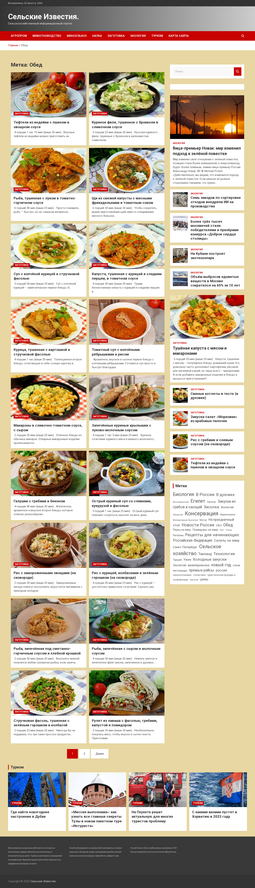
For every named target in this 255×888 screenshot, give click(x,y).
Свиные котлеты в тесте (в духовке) (214, 395)
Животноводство (46, 35)
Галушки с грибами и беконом (39, 501)
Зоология (227, 507)
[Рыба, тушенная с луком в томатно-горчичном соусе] (49, 170)
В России (205, 494)
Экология (138, 35)
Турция (177, 559)
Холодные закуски (209, 559)
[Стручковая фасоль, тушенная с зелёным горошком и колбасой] (49, 693)
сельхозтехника (182, 575)
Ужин (187, 559)
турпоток (194, 579)
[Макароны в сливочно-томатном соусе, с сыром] (49, 397)
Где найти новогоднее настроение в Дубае (30, 814)
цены (204, 579)
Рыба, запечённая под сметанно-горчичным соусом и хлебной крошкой (47, 650)
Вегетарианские (181, 502)
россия (221, 570)
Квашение (178, 514)
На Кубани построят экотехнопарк (208, 255)
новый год (221, 565)
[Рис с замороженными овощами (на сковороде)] (49, 545)
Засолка (211, 507)
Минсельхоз (77, 35)
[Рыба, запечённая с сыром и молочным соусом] (127, 621)
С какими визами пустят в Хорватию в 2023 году (214, 814)
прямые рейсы (201, 570)
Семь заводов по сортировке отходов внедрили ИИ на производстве (216, 201)
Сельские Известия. (43, 16)
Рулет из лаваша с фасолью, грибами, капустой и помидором (124, 722)
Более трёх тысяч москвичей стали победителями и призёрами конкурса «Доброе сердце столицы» (215, 230)
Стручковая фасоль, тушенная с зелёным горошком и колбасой (41, 722)
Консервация (201, 513)
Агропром (19, 35)
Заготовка (116, 35)
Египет (198, 501)
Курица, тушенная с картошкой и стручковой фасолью (42, 351)
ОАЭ (219, 525)
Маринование (227, 514)
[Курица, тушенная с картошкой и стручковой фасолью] (49, 322)
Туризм (157, 35)
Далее (100, 753)
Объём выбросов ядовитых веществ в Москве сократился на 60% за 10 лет (215, 281)
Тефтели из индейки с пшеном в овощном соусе (213, 465)
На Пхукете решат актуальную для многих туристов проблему (152, 816)
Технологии (224, 554)
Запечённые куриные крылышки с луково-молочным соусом (121, 427)
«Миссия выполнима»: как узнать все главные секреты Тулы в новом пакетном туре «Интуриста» (96, 819)
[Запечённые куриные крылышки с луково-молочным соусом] (127, 397)
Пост (222, 530)
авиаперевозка (198, 565)
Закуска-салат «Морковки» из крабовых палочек (214, 419)
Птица (229, 530)
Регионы (178, 535)
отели (236, 565)
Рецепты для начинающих (212, 534)
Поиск (237, 71)
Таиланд (205, 554)
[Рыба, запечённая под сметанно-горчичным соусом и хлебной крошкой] (49, 621)
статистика (199, 575)
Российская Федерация (192, 540)
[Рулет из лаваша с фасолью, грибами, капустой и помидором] (127, 693)
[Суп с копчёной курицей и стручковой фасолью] (49, 246)
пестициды (180, 570)
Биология (183, 494)
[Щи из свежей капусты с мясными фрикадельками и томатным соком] (127, 170)
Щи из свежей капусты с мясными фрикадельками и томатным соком (122, 200)
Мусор (203, 520)
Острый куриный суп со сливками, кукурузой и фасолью (122, 503)
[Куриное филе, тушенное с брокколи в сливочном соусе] (127, 95)
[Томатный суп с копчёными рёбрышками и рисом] (127, 322)
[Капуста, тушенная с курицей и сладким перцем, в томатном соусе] (127, 246)
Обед (228, 525)
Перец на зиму (182, 529)
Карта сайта (179, 35)
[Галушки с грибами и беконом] (49, 473)
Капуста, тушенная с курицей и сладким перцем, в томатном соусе (127, 276)
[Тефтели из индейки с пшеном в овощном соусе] (49, 95)
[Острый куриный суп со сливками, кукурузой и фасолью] (127, 473)
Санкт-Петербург (185, 547)
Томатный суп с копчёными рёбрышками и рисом (116, 351)
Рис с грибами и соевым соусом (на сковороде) (212, 442)
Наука (97, 35)
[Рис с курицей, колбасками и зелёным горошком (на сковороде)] (127, 545)
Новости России (198, 524)
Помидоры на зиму (205, 529)
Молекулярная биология (185, 520)
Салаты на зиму (227, 540)
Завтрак (211, 501)
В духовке (225, 494)
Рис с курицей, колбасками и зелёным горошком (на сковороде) (125, 575)
